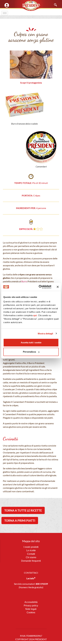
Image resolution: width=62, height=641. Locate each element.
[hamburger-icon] (4, 13)
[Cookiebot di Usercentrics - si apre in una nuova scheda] (39, 287)
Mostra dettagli (45, 333)
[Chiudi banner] (58, 287)
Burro (24, 281)
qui (35, 315)
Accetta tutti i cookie (31, 342)
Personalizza (29, 352)
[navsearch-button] (54, 5)
